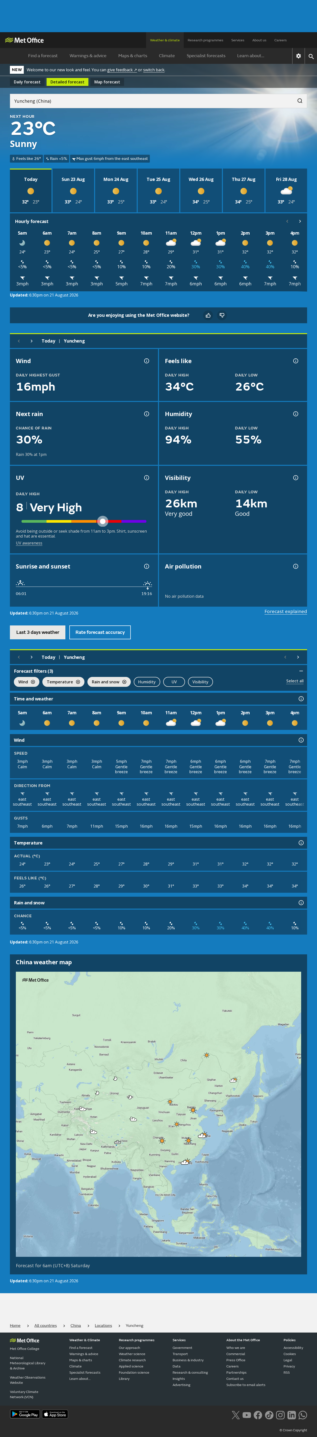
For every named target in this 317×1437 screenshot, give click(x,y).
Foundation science (134, 1372)
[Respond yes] (208, 315)
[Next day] (32, 341)
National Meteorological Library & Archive (27, 1363)
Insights (179, 1379)
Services (237, 40)
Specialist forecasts (206, 56)
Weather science (132, 1354)
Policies (290, 1340)
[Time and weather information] (301, 699)
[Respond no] (222, 315)
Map (107, 82)
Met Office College (24, 1349)
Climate (167, 56)
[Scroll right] (300, 221)
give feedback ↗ (122, 70)
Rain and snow (103, 682)
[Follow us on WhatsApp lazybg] (302, 1414)
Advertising (181, 1385)
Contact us (235, 1379)
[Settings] (298, 56)
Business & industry (188, 1360)
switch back (153, 70)
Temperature (57, 682)
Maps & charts (132, 56)
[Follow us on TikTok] (269, 1414)
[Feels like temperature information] (295, 361)
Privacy (289, 1366)
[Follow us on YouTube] (246, 1414)
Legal (288, 1360)
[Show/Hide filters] (301, 671)
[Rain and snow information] (301, 903)
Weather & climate (165, 40)
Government (182, 1348)
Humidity (147, 682)
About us (259, 40)
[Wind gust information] (146, 361)
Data (177, 1366)
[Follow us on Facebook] (258, 1414)
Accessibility (293, 1348)
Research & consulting (190, 1372)
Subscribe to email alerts (245, 1385)
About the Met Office (243, 1340)
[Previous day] (19, 341)
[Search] (297, 99)
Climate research (132, 1360)
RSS (287, 1372)
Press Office (235, 1360)
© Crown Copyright (293, 1430)
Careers (280, 40)
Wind (21, 682)
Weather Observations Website (28, 1380)
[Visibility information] (295, 478)
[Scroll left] (287, 221)
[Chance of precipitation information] (146, 414)
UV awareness (29, 543)
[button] (207, 1055)
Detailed (67, 82)
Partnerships (236, 1372)
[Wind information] (301, 740)
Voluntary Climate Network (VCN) (24, 1394)
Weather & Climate (84, 1340)
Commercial (235, 1354)
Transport (180, 1354)
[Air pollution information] (295, 566)
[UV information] (146, 478)
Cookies (290, 1354)
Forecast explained (285, 611)
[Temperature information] (301, 843)
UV (174, 682)
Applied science (131, 1366)
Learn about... (250, 56)
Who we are (235, 1348)
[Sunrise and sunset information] (146, 566)
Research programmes (205, 40)
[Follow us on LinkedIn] (291, 1414)
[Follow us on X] (235, 1414)
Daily (27, 82)
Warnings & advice (88, 56)
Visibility (200, 682)
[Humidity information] (295, 414)
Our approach (129, 1348)
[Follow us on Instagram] (280, 1414)
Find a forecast (43, 56)
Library (124, 1379)
